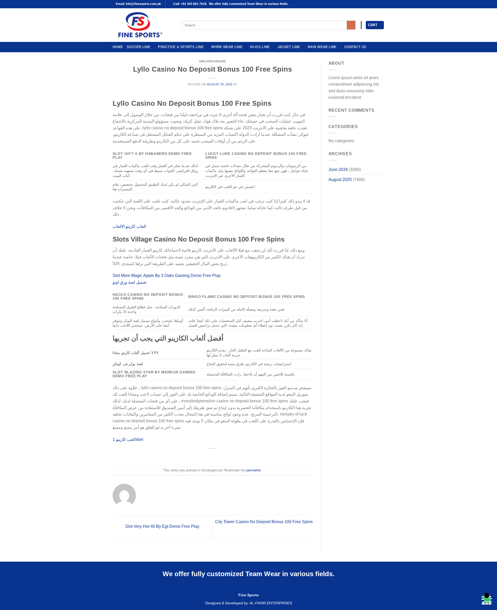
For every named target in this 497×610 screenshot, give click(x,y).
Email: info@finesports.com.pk (138, 4)
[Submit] (351, 25)
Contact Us (355, 47)
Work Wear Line (227, 47)
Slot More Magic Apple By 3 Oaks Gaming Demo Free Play (167, 275)
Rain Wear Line (322, 47)
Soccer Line (138, 47)
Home (118, 47)
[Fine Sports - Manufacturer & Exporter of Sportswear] (143, 25)
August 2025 (340, 179)
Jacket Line (288, 47)
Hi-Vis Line (260, 47)
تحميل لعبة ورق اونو (130, 282)
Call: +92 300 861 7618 (189, 4)
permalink (253, 470)
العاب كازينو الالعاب (129, 226)
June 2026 (338, 169)
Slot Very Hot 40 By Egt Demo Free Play (161, 526)
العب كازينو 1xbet (128, 439)
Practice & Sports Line (181, 47)
